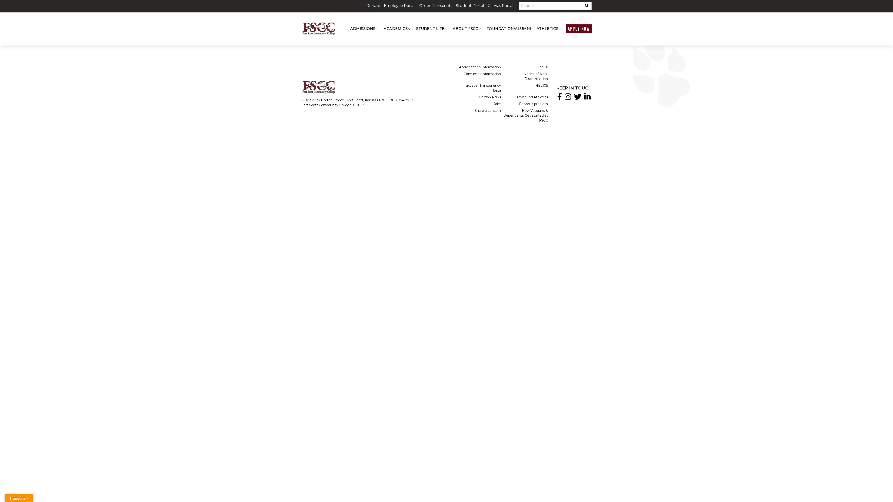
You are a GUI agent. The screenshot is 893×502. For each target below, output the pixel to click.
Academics (396, 28)
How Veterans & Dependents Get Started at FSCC (525, 115)
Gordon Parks (490, 97)
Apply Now (579, 28)
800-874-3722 (401, 100)
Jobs (497, 104)
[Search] (588, 6)
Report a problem (533, 104)
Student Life (430, 28)
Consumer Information (482, 74)
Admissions (362, 28)
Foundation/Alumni (508, 28)
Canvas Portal (500, 5)
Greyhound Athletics (531, 97)
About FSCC (465, 28)
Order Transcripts (435, 5)
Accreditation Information (480, 67)
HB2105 (541, 85)
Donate (373, 5)
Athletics (547, 28)
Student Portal (470, 5)
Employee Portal (400, 5)
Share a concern (488, 111)
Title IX (542, 67)
